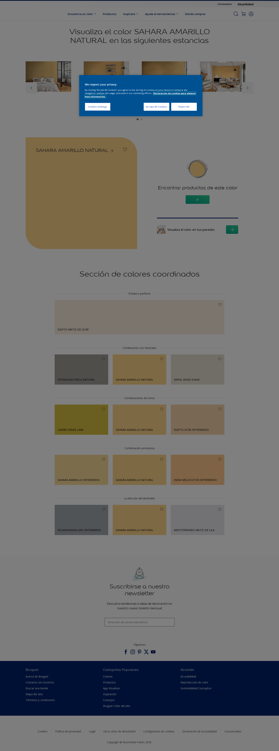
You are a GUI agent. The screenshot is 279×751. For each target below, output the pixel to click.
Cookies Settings (97, 106)
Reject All (184, 106)
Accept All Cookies (156, 106)
